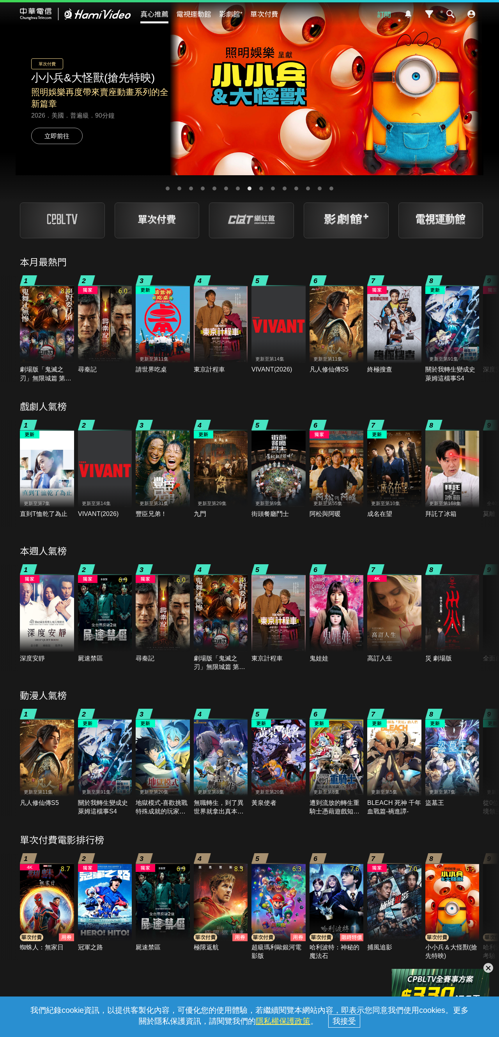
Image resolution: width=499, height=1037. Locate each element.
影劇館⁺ (230, 14)
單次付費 (264, 14)
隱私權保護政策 (283, 1021)
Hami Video (75, 14)
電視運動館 (193, 14)
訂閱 (384, 14)
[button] (168, 188)
